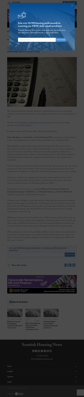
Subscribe (60, 40)
